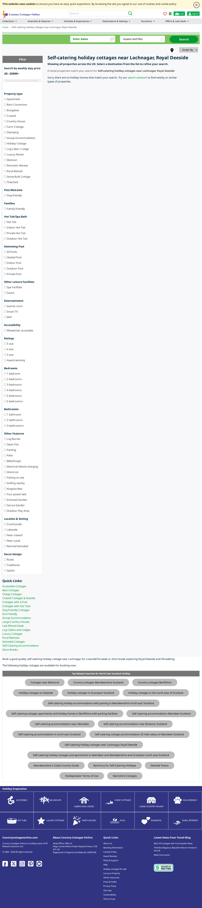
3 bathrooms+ (15, 425)
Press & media (110, 881)
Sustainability (109, 894)
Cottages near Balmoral (45, 682)
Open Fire (12, 444)
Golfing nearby (15, 483)
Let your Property (111, 873)
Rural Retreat (14, 171)
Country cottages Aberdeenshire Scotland (98, 682)
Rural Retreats (10, 637)
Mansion (11, 160)
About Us (107, 843)
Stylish (10, 570)
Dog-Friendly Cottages (16, 610)
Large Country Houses (16, 622)
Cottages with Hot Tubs (16, 606)
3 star (10, 354)
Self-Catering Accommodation (20, 645)
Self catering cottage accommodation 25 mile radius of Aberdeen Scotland (139, 734)
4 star (10, 349)
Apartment (13, 99)
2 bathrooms (14, 420)
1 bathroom (13, 414)
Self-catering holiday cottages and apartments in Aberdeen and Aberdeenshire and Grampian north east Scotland (101, 755)
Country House (15, 121)
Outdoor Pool (14, 268)
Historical (12, 472)
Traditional (13, 565)
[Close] (196, 5)
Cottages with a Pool (14, 602)
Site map (107, 890)
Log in (194, 13)
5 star (10, 343)
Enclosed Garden (16, 500)
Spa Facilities (14, 287)
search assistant (137, 77)
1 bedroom (13, 373)
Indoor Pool (13, 263)
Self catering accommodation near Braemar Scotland (135, 724)
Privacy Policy (109, 886)
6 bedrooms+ (14, 401)
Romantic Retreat (17, 165)
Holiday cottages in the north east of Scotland (155, 693)
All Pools (11, 252)
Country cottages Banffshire (155, 682)
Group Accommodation (20, 138)
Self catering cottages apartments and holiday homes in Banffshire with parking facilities (65, 713)
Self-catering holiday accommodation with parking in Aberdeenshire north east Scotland (101, 703)
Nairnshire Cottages (125, 776)
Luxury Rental (15, 154)
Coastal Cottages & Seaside (18, 598)
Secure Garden (15, 505)
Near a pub (13, 540)
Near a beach (14, 535)
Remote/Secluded (17, 546)
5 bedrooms (14, 396)
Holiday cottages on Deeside (36, 693)
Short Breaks (10, 649)
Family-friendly (15, 208)
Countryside (14, 524)
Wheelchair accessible (19, 330)
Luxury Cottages (12, 634)
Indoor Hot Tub (15, 227)
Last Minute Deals (13, 626)
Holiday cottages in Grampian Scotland (90, 693)
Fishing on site (15, 477)
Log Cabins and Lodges (16, 630)
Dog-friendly (14, 195)
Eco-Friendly (9, 614)
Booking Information (113, 847)
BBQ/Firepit (13, 461)
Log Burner (13, 439)
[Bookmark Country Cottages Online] (170, 13)
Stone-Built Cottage (18, 176)
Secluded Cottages (13, 641)
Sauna (10, 292)
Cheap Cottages (12, 594)
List (181, 13)
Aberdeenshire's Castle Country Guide (56, 765)
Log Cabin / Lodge (17, 149)
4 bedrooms (14, 390)
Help (105, 864)
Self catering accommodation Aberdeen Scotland (161, 713)
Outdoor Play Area (17, 511)
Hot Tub (11, 222)
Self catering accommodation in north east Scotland (49, 734)
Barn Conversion (16, 104)
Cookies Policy (110, 851)
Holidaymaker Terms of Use (81, 776)
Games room (14, 306)
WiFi (9, 317)
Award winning (15, 360)
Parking (11, 450)
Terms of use (109, 898)
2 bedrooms (14, 379)
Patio (9, 455)
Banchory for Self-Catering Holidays (114, 765)
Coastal (11, 116)
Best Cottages (10, 590)
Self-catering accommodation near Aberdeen (62, 724)
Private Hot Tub (15, 233)
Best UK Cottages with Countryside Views (173, 843)
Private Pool (13, 274)
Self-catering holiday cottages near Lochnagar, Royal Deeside (101, 744)
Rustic (10, 559)
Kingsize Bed (14, 488)
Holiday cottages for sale (114, 869)
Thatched (12, 182)
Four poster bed (16, 494)
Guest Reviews (110, 856)
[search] (129, 13)
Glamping (12, 132)
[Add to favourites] (165, 14)
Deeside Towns (160, 765)
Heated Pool (13, 257)
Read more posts (162, 854)
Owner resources (111, 877)
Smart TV (12, 311)
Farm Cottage (15, 127)
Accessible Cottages (14, 586)
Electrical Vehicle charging (22, 466)
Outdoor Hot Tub (16, 238)
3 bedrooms (14, 384)
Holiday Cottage (16, 143)
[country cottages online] (21, 13)
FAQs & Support (110, 860)
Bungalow (12, 110)
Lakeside (11, 529)
